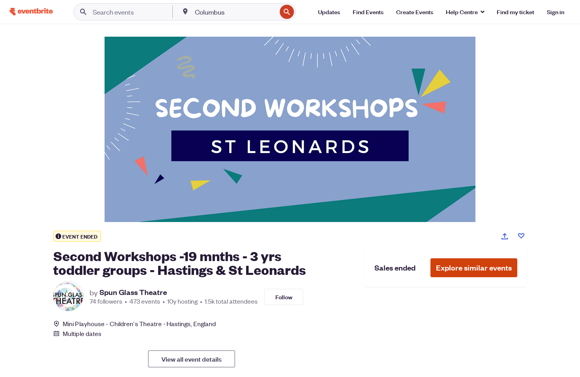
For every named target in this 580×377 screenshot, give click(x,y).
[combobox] (235, 12)
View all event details (191, 359)
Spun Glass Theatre (133, 292)
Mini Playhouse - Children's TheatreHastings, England (139, 323)
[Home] (31, 11)
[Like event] (521, 235)
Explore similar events (474, 267)
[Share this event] (505, 236)
